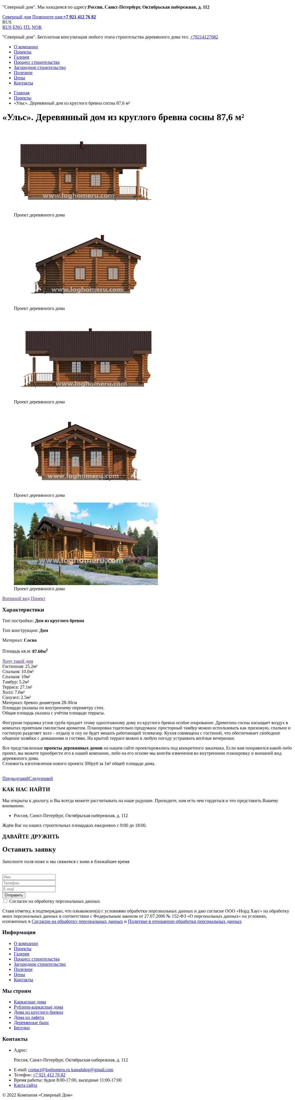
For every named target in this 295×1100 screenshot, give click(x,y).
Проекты (22, 51)
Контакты (23, 83)
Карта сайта (25, 1085)
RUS (7, 27)
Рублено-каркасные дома (38, 1007)
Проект (38, 598)
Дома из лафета (29, 1017)
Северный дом (16, 16)
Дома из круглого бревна (38, 1012)
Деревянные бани (31, 1022)
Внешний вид (16, 598)
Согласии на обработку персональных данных (77, 921)
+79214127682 (204, 37)
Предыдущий (15, 778)
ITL (27, 27)
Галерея (21, 57)
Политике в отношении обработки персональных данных (185, 921)
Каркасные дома (30, 1001)
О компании (26, 46)
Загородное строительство (40, 67)
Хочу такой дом (17, 661)
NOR (37, 27)
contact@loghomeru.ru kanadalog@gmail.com (70, 1069)
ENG (17, 27)
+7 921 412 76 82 (49, 1074)
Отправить (14, 895)
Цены (19, 77)
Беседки (22, 1027)
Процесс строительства (37, 62)
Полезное (23, 72)
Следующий (41, 778)
